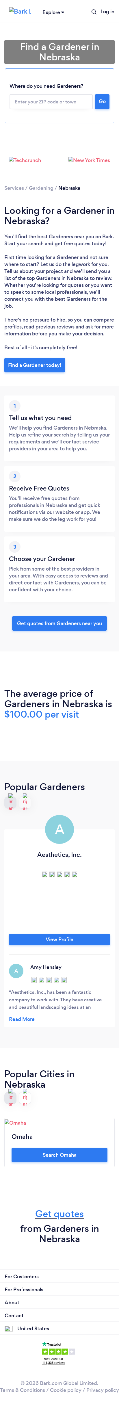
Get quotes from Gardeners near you (59, 623)
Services (14, 188)
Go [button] (102, 101)
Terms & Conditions (22, 1390)
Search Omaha (60, 1155)
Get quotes (59, 1213)
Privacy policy (102, 1390)
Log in (107, 11)
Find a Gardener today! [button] (34, 365)
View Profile (59, 939)
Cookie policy (65, 1390)
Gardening (41, 188)
